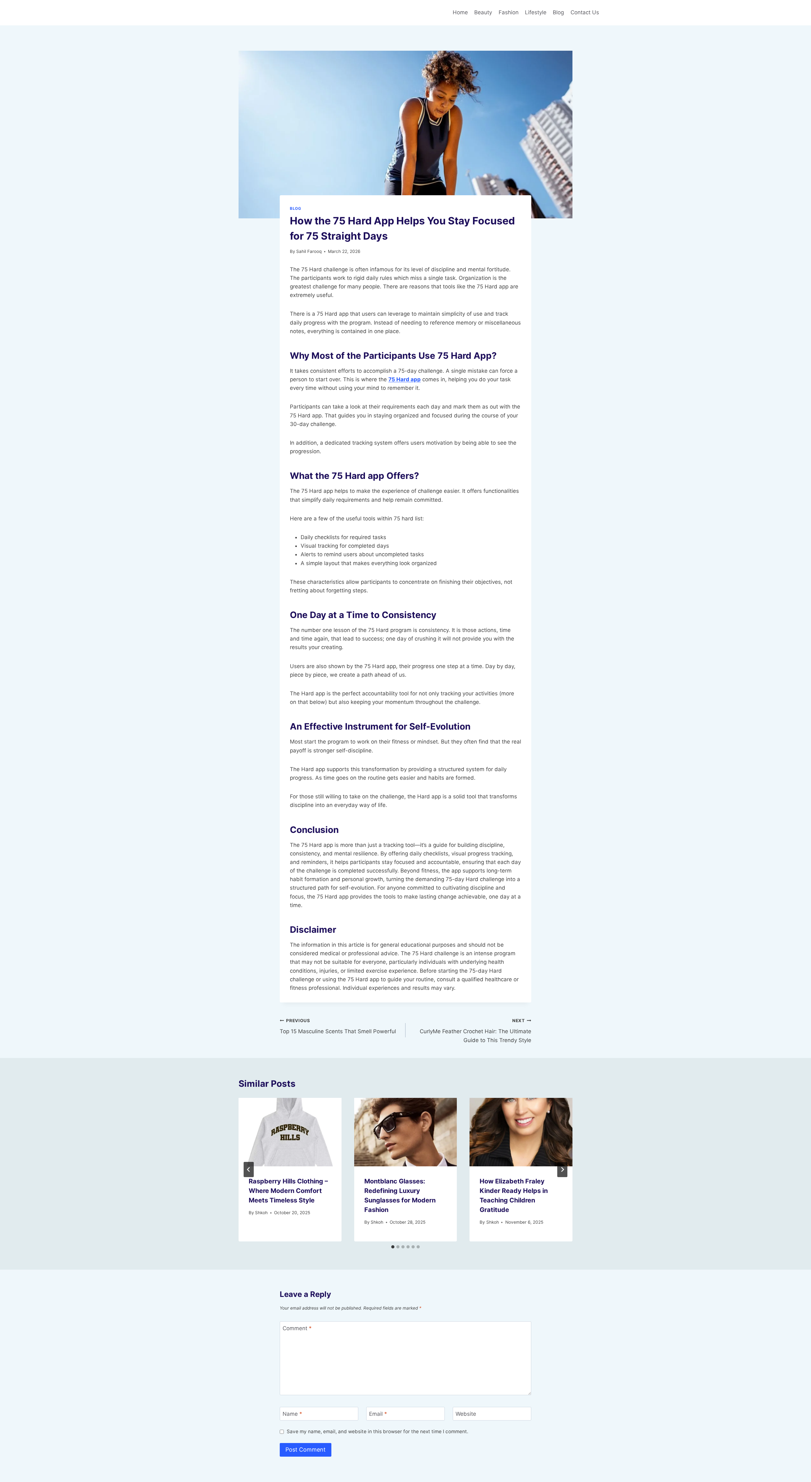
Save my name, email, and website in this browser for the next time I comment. (377, 1431)
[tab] (392, 1246)
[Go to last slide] (249, 1169)
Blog (558, 12)
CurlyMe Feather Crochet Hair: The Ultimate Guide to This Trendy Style (475, 1030)
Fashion (509, 12)
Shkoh (261, 1212)
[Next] (562, 1169)
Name (292, 1414)
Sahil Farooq (309, 251)
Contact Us (585, 12)
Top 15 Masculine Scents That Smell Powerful (338, 1026)
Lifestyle (535, 12)
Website (466, 1414)
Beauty (483, 12)
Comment (297, 1328)
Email (378, 1414)
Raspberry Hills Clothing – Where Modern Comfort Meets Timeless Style (288, 1190)
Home (460, 12)
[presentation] (290, 1132)
